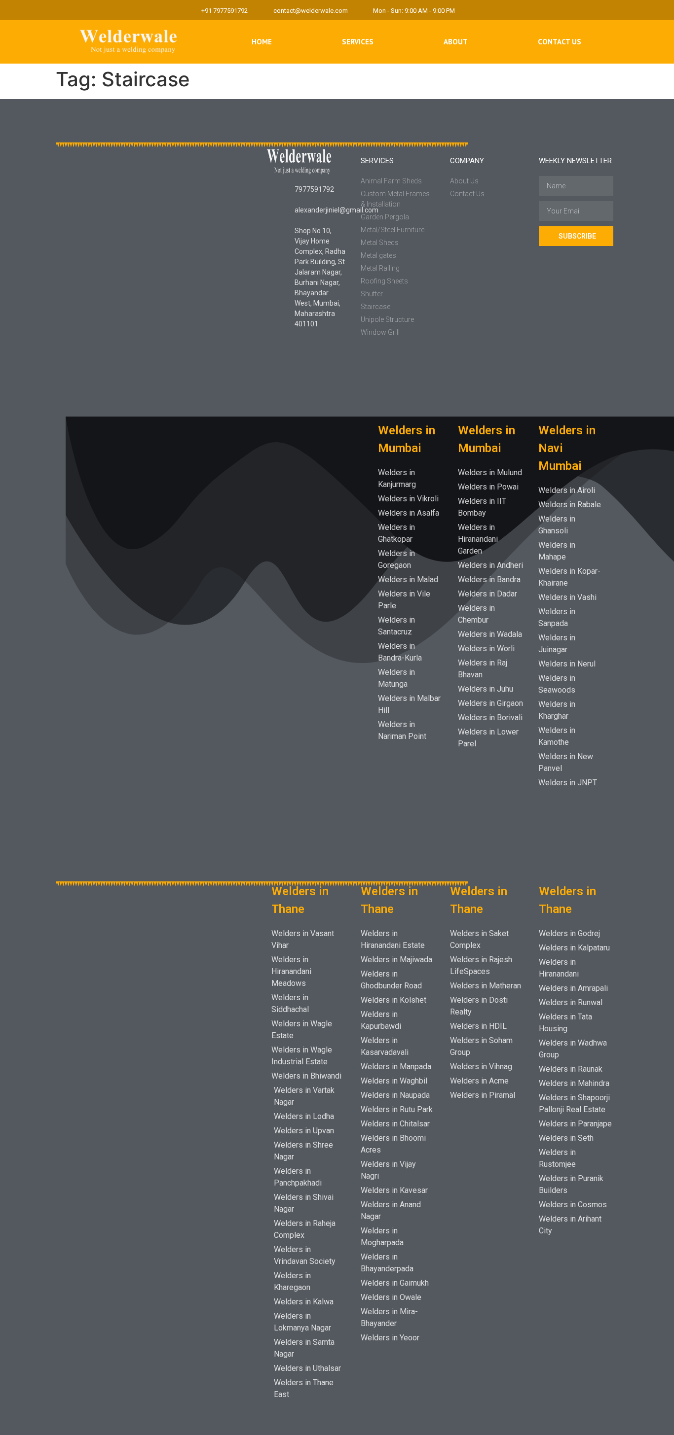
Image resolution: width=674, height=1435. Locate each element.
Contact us (559, 41)
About (456, 41)
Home (262, 41)
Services (358, 41)
